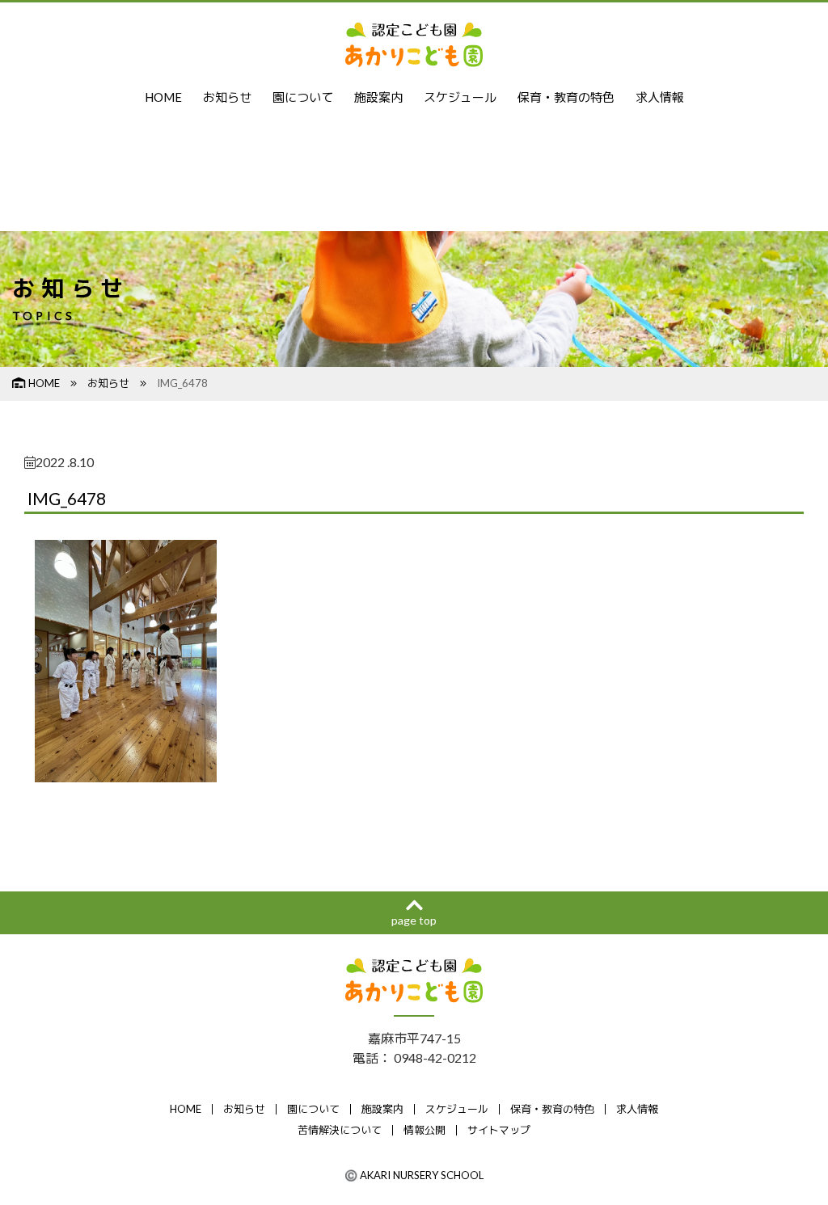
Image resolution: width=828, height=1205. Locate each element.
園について (302, 97)
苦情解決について (340, 1129)
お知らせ (227, 97)
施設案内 (378, 97)
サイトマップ (498, 1129)
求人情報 (660, 97)
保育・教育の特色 (566, 97)
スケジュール (460, 97)
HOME (163, 97)
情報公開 (424, 1129)
